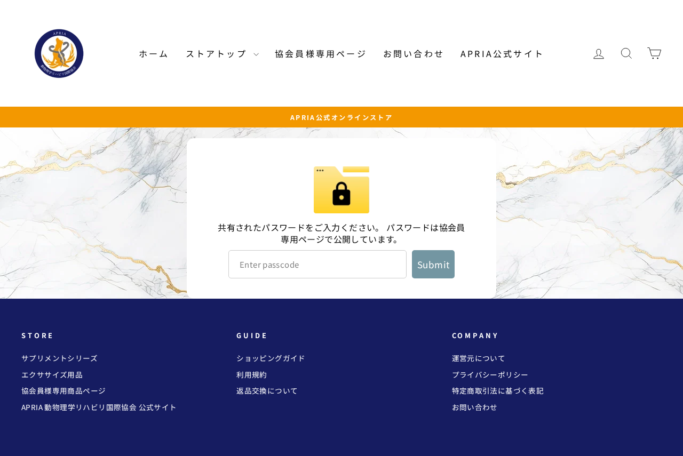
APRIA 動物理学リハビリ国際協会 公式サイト (99, 407)
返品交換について (267, 390)
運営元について (479, 358)
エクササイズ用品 (52, 374)
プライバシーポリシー (490, 374)
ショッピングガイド (271, 358)
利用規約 (251, 374)
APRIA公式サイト (502, 53)
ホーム (154, 53)
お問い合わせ (413, 53)
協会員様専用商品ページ (63, 390)
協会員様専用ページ (321, 53)
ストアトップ (218, 53)
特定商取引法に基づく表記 (498, 390)
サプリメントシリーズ (59, 358)
